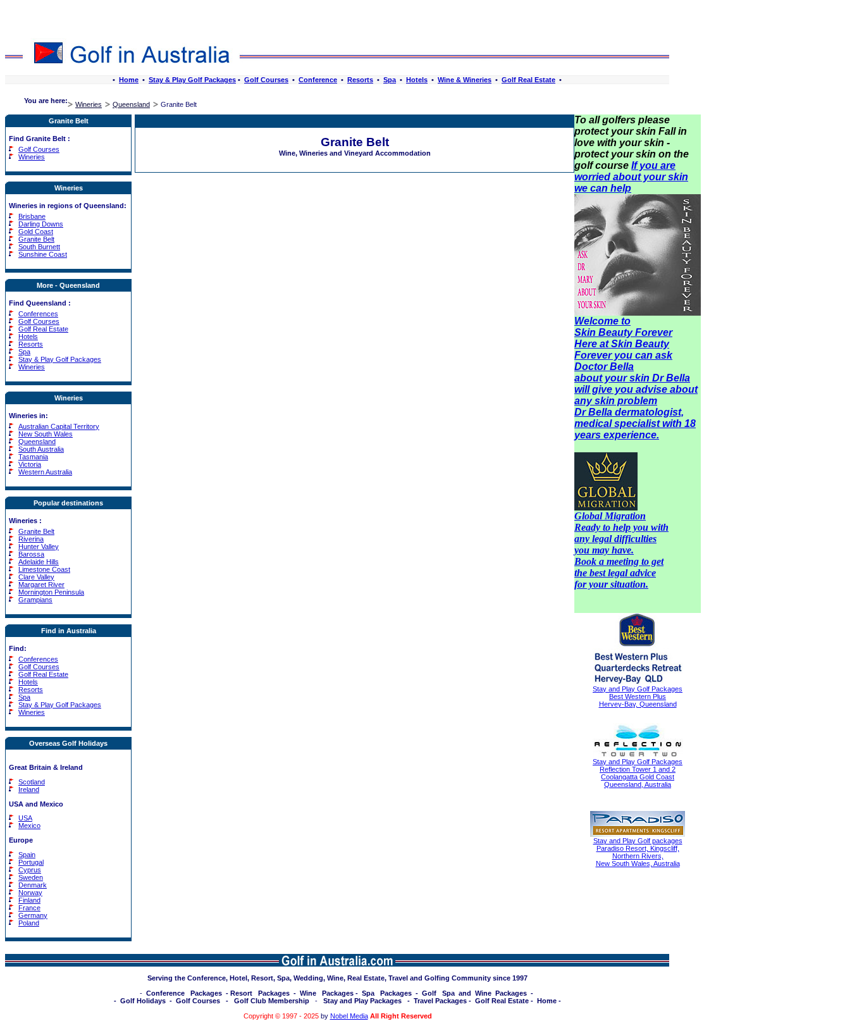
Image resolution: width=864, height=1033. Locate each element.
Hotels (417, 80)
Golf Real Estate (528, 80)
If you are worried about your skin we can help (631, 177)
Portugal (31, 862)
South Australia (41, 449)
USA (25, 818)
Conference (318, 80)
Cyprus (29, 870)
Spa (389, 80)
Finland (29, 900)
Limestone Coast (44, 569)
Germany (32, 915)
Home (129, 80)
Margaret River (41, 584)
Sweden (30, 877)
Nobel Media (349, 1016)
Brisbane (32, 216)
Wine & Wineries (464, 80)
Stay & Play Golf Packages (192, 80)
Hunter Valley (38, 546)
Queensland (131, 104)
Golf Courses (266, 80)
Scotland (31, 782)
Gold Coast (35, 231)
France (29, 908)
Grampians (35, 599)
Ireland (28, 789)
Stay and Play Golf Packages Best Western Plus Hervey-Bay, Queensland (637, 696)
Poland (28, 923)
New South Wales (45, 434)
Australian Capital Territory (58, 426)
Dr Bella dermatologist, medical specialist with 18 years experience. (635, 423)
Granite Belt (36, 239)
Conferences (38, 314)
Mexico (29, 825)
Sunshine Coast (42, 254)
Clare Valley (36, 577)
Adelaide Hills (38, 562)
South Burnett (39, 247)
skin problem (626, 400)
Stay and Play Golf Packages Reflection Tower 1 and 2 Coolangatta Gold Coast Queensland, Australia (637, 773)
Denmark (32, 885)
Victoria (29, 464)
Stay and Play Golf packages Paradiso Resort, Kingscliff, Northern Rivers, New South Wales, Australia (637, 852)
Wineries (88, 104)
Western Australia (45, 472)
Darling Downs (40, 224)
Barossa (31, 554)
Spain (26, 854)
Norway (30, 892)
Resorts (360, 80)
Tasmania (33, 457)
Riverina (31, 539)
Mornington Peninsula (51, 592)
